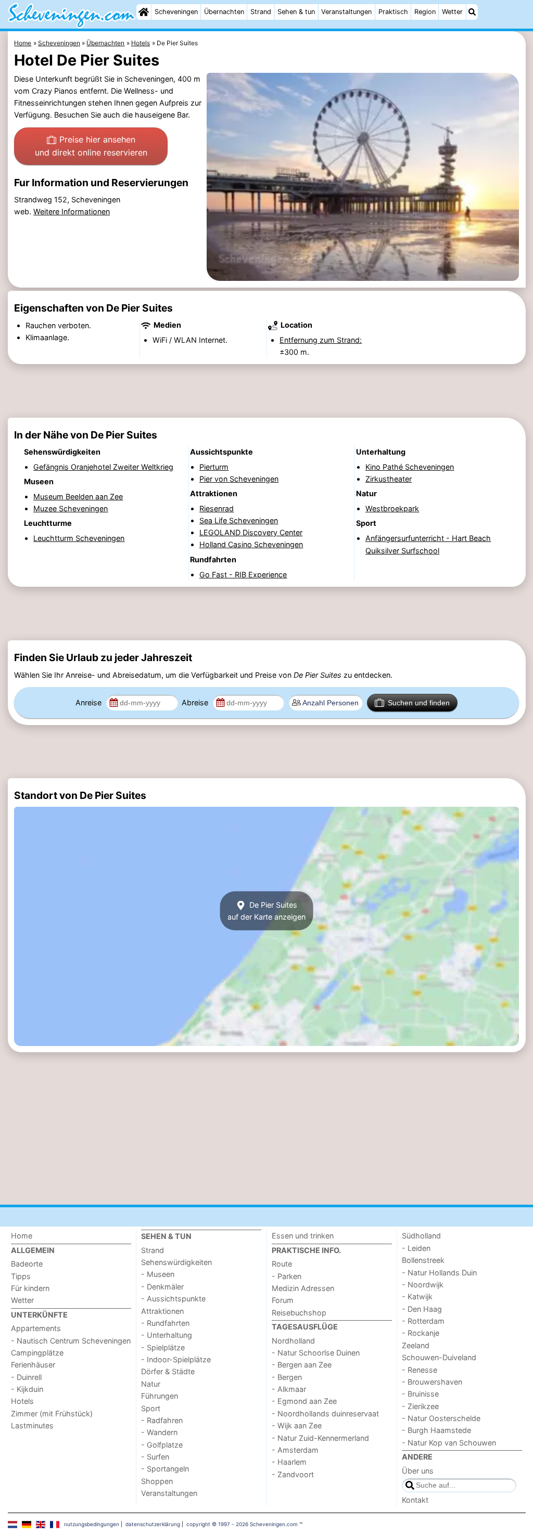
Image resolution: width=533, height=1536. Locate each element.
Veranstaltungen (346, 12)
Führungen (159, 1395)
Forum (283, 1300)
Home (21, 1235)
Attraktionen (162, 1311)
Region (425, 12)
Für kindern (30, 1288)
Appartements (36, 1328)
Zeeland (415, 1345)
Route (282, 1263)
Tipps (21, 1276)
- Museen (157, 1274)
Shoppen (157, 1481)
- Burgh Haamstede (436, 1430)
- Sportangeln (165, 1468)
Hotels (22, 1401)
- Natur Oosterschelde (441, 1418)
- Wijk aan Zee (297, 1425)
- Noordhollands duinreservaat (325, 1413)
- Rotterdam (423, 1320)
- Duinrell (26, 1377)
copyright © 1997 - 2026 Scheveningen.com (242, 1524)
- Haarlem (289, 1461)
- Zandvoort (293, 1474)
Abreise (196, 702)
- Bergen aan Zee (302, 1364)
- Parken (286, 1276)
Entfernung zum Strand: (321, 339)
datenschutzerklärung (152, 1524)
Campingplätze (37, 1352)
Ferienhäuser (33, 1364)
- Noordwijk (422, 1284)
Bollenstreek (423, 1260)
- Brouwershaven (432, 1381)
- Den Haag (422, 1309)
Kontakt (415, 1499)
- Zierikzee (420, 1406)
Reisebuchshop (299, 1312)
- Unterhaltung (166, 1335)
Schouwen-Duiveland (439, 1357)
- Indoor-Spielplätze (176, 1359)
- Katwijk (417, 1296)
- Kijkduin (27, 1389)
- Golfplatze (162, 1444)
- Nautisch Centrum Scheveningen (71, 1340)
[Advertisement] (267, 391)
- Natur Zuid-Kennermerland (320, 1438)
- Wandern (159, 1432)
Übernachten (224, 12)
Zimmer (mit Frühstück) (52, 1413)
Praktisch (393, 12)
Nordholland (293, 1340)
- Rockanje (420, 1332)
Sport (150, 1408)
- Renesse (419, 1369)
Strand (260, 12)
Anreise (89, 702)
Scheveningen (176, 12)
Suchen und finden (419, 703)
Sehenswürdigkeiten (176, 1262)
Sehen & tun (296, 12)
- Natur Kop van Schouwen (449, 1442)
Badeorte (27, 1263)
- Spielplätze (163, 1347)
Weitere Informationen (71, 211)
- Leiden (416, 1248)
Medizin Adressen (303, 1288)
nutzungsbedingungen (91, 1524)
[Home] (143, 12)
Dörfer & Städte (168, 1371)
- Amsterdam (295, 1449)
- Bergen (287, 1377)
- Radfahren (162, 1420)
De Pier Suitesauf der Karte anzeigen (266, 910)
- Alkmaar (289, 1389)
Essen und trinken (303, 1235)
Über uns (418, 1470)
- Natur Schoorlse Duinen (316, 1352)
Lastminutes (32, 1425)
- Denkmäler (162, 1286)
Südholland (421, 1235)
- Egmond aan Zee (304, 1401)
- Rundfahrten (165, 1323)
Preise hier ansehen (91, 146)
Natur (150, 1383)
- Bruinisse (420, 1393)
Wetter (452, 12)
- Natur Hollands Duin (439, 1272)
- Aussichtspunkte (173, 1298)
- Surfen (155, 1456)
